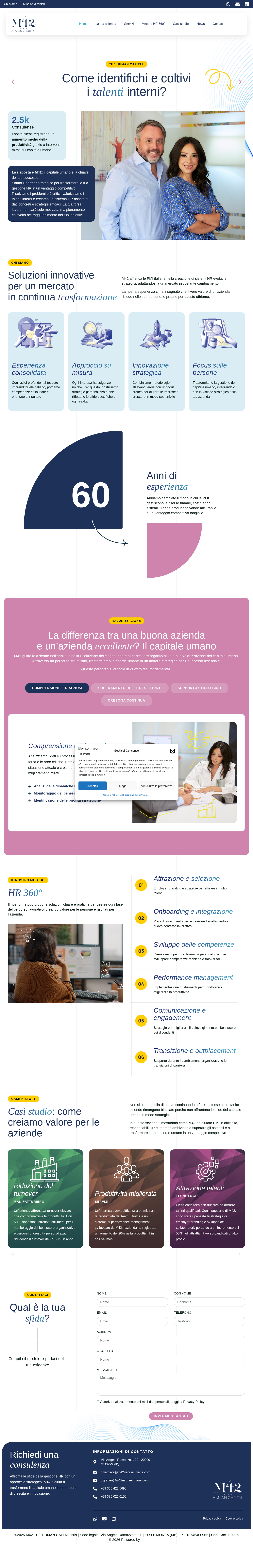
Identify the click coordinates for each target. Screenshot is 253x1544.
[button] (173, 751)
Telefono (183, 1312)
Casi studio (181, 23)
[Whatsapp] (228, 4)
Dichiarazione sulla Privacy (134, 795)
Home (83, 23)
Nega (122, 786)
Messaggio (107, 1370)
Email (102, 1312)
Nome (102, 1293)
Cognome (182, 1293)
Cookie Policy (110, 795)
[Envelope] (237, 4)
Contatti (218, 23)
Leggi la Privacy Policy (188, 1402)
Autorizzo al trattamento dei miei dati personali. (152, 1402)
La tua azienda (105, 23)
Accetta (92, 786)
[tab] (57, 688)
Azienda (104, 1331)
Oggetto (105, 1351)
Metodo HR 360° (153, 23)
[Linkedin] (247, 4)
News (201, 23)
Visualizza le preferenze (156, 786)
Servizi (129, 23)
